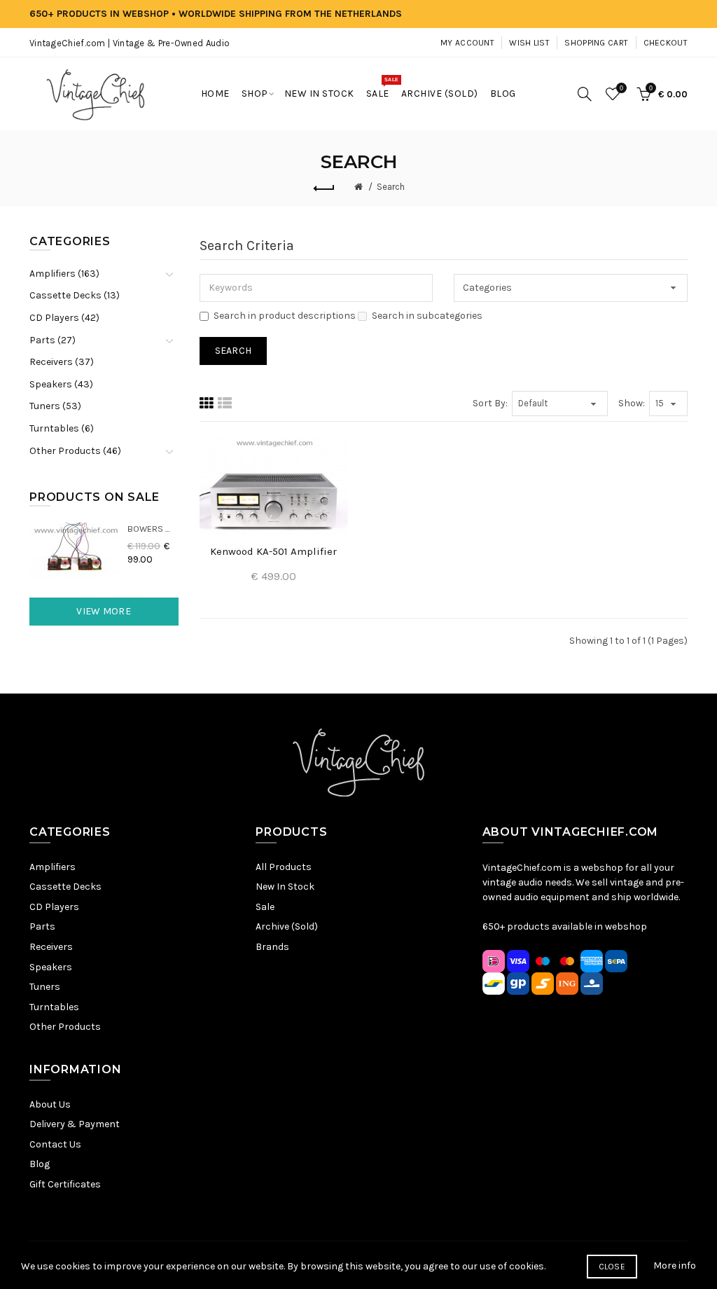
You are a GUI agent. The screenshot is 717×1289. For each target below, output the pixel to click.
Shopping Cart (596, 43)
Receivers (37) (61, 362)
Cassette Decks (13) (74, 295)
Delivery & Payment (74, 1124)
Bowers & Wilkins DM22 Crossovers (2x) (153, 528)
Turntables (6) (61, 428)
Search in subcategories (427, 316)
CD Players (54, 907)
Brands (272, 947)
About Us (50, 1104)
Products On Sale (94, 497)
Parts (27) (52, 340)
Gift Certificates (65, 1184)
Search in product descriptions (285, 316)
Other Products (65, 1027)
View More (103, 611)
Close (612, 1266)
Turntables (54, 1007)
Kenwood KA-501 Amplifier (273, 551)
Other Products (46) (75, 451)
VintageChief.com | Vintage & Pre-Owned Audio (129, 43)
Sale (265, 907)
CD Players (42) (64, 318)
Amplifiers (52, 867)
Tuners (44, 987)
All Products (284, 867)
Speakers (50, 967)
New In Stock (285, 886)
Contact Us (55, 1144)
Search (391, 186)
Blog (39, 1164)
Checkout (665, 43)
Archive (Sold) (287, 926)
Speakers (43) (61, 384)
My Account (467, 43)
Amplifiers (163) (64, 274)
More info (674, 1265)
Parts (42, 926)
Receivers (51, 947)
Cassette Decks (65, 886)
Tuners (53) (55, 406)
